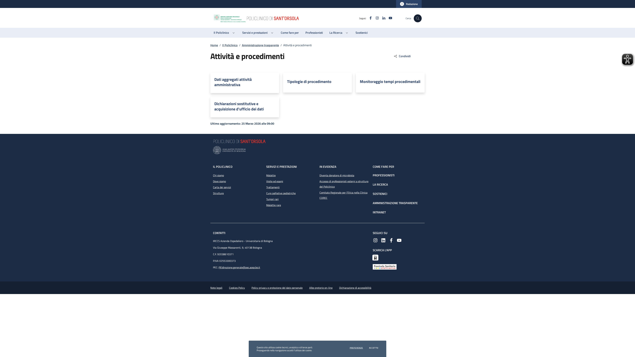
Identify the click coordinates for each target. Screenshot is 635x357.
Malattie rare (273, 205)
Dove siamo (219, 181)
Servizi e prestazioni (281, 166)
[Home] (286, 18)
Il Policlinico (230, 45)
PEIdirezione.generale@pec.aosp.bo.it (239, 267)
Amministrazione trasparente (260, 45)
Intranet (379, 212)
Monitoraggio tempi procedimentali (390, 81)
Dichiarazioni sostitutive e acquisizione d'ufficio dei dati (239, 106)
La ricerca (380, 184)
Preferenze (356, 348)
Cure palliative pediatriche (281, 193)
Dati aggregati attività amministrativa (233, 82)
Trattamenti (273, 187)
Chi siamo (218, 175)
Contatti (219, 233)
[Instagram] (375, 240)
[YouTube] (399, 240)
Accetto (373, 348)
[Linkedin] (383, 240)
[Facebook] (391, 240)
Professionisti (384, 175)
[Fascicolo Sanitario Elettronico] (385, 267)
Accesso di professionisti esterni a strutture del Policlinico (343, 184)
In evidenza (327, 166)
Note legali (216, 288)
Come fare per (383, 166)
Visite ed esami (274, 181)
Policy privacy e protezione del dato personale (277, 288)
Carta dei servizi (222, 187)
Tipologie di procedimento (309, 81)
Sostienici (380, 194)
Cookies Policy (237, 288)
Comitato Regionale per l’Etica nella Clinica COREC (343, 195)
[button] (409, 4)
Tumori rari (272, 199)
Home (214, 45)
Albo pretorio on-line (321, 288)
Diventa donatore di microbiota (336, 175)
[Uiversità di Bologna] (317, 150)
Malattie (271, 175)
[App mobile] (375, 257)
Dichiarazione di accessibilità (355, 288)
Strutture (218, 193)
